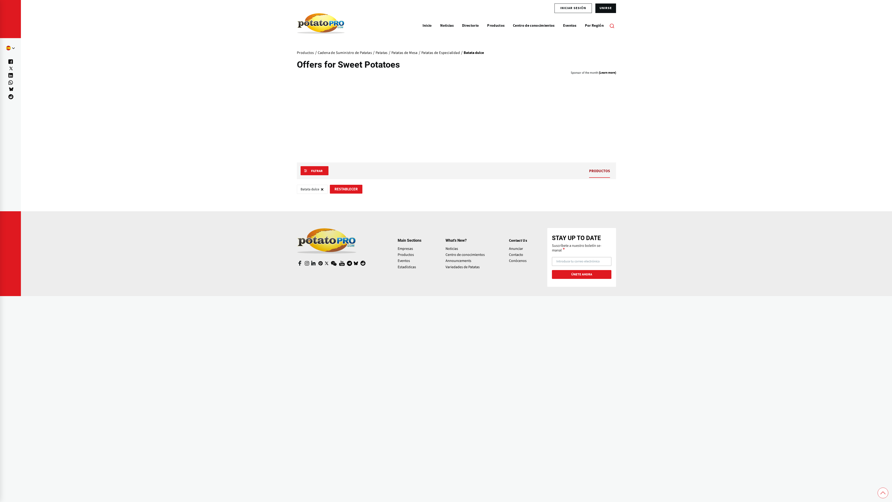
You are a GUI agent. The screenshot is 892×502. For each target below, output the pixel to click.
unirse (606, 8)
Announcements (458, 260)
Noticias (452, 248)
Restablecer (346, 189)
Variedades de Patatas (463, 267)
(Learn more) (607, 72)
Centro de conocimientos (465, 254)
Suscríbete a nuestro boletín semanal (576, 248)
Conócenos (518, 260)
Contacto (516, 254)
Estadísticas (407, 267)
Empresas (405, 248)
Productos (406, 254)
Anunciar (516, 248)
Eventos (404, 260)
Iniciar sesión (573, 8)
